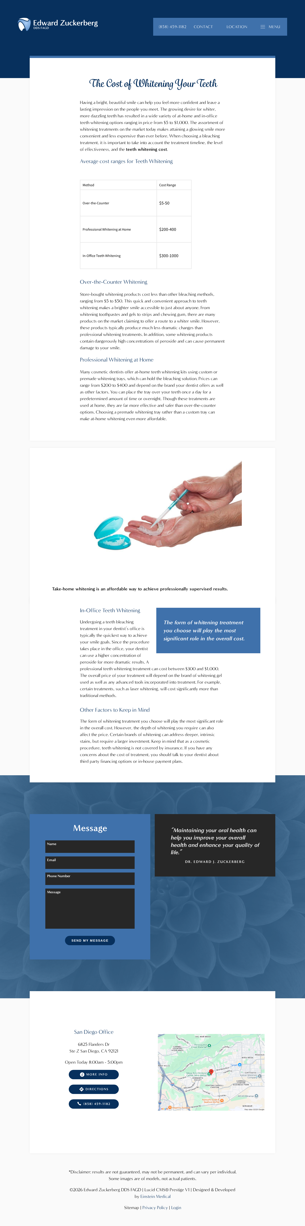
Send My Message (90, 940)
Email (51, 860)
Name (51, 844)
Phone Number (58, 876)
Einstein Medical (155, 1196)
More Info (97, 1074)
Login (176, 1207)
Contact (203, 26)
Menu (274, 26)
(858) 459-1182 (97, 1104)
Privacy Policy (155, 1207)
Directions (97, 1089)
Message (54, 892)
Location (237, 26)
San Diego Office (93, 1032)
